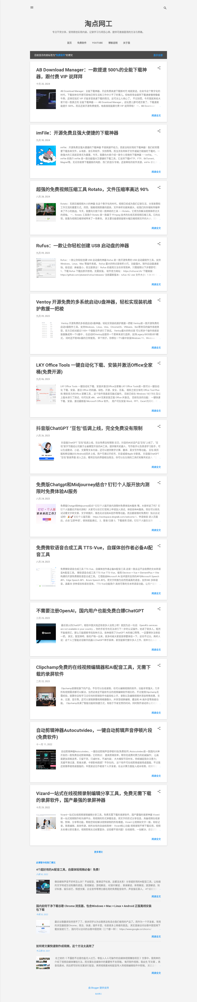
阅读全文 (156, 115)
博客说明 (113, 42)
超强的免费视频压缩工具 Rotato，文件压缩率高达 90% (92, 189)
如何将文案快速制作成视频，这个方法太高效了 (65, 946)
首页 (69, 42)
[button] (159, 68)
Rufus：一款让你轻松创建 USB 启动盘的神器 (82, 245)
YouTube (97, 42)
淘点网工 (98, 24)
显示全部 (158, 55)
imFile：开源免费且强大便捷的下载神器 (77, 133)
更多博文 (98, 852)
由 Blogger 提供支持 (98, 987)
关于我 (126, 42)
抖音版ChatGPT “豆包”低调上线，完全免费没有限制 (89, 428)
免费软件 (81, 42)
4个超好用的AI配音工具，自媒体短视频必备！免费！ (68, 869)
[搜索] (165, 8)
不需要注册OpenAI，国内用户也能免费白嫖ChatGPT (90, 610)
